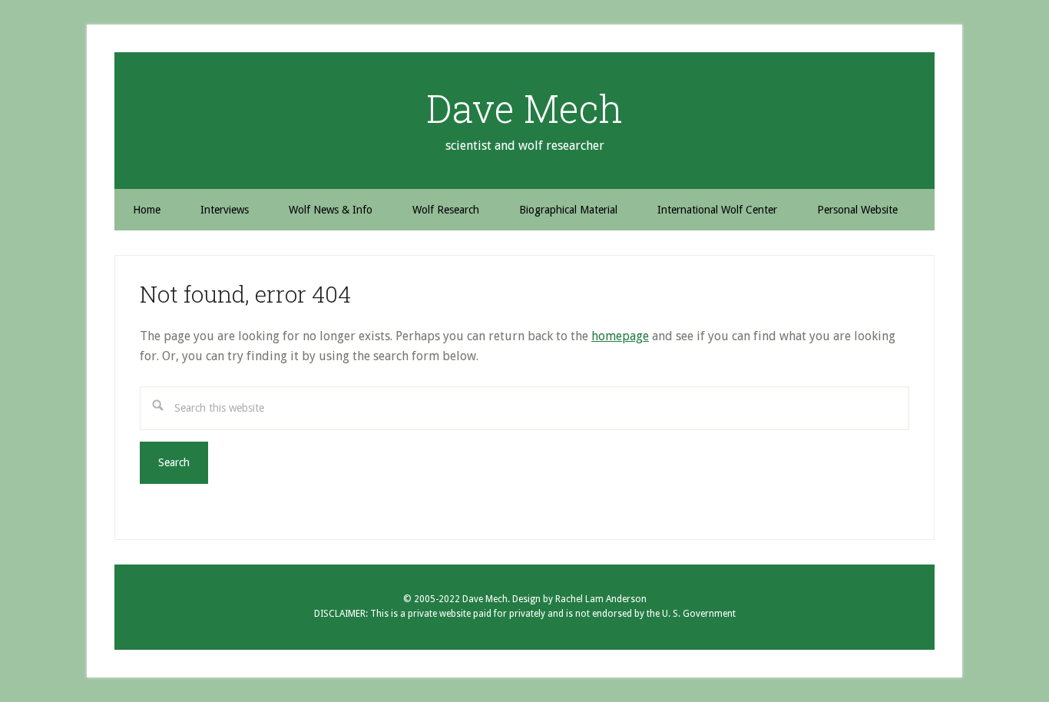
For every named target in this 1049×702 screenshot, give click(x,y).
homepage (620, 336)
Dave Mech (524, 108)
